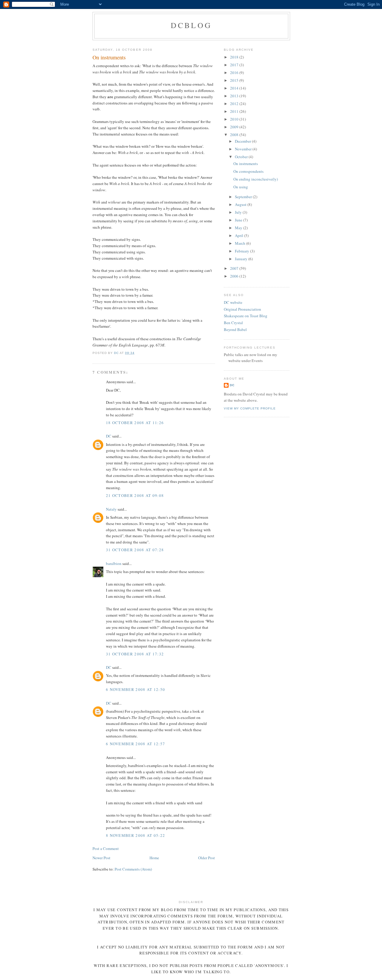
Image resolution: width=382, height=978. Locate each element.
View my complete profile (250, 408)
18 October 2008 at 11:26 (135, 422)
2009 (234, 127)
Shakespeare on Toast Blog (245, 315)
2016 (234, 72)
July (239, 212)
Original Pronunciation (242, 309)
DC (108, 436)
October (242, 156)
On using (240, 187)
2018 (234, 57)
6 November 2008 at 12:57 (135, 743)
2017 (234, 64)
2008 (234, 134)
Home (154, 857)
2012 (234, 103)
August (241, 204)
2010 (234, 119)
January (241, 258)
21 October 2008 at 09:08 (135, 495)
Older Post (206, 857)
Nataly (111, 509)
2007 (234, 268)
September (244, 196)
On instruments (245, 163)
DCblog (191, 25)
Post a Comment (106, 848)
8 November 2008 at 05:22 (135, 835)
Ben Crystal (233, 322)
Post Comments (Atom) (133, 869)
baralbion (113, 563)
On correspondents (248, 171)
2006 (234, 276)
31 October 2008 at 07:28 (135, 549)
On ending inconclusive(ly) (255, 179)
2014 (234, 88)
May (239, 227)
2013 (234, 95)
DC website (233, 302)
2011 (234, 111)
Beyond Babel (235, 329)
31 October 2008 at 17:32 (135, 654)
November (243, 149)
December (243, 141)
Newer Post (101, 857)
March (240, 243)
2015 (234, 80)
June (239, 220)
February (242, 251)
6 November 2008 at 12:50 (135, 689)
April (239, 235)
